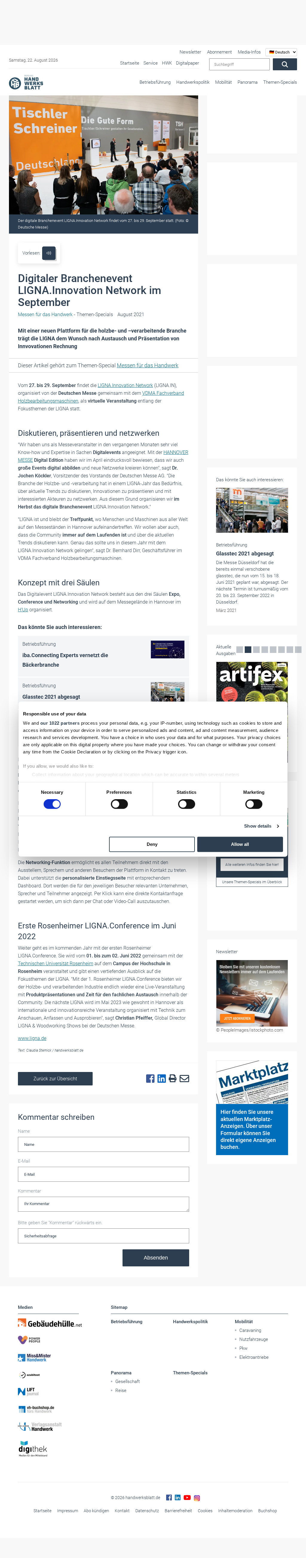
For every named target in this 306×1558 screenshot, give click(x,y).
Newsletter (190, 52)
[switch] (119, 804)
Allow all (240, 844)
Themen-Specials (280, 82)
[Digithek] (48, 1449)
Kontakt (122, 1510)
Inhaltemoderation (235, 1510)
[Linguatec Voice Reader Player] (49, 253)
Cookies (205, 1510)
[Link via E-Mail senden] (183, 1079)
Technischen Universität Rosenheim (55, 963)
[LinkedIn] (160, 1079)
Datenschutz (147, 1510)
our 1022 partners (60, 723)
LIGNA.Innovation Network (125, 385)
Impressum (67, 1510)
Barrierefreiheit (178, 1510)
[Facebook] (148, 1079)
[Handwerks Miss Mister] (48, 1357)
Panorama (248, 82)
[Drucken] (171, 1078)
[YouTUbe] (187, 1497)
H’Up (23, 610)
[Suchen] (285, 64)
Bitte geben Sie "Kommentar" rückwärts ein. (60, 1222)
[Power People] (48, 1340)
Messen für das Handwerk (147, 365)
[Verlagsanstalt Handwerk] (48, 1427)
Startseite (42, 1510)
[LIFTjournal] (48, 1392)
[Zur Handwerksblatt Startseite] (26, 81)
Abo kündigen (96, 1510)
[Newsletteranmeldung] (252, 993)
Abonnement (219, 52)
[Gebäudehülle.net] (48, 1322)
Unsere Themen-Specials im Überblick (252, 882)
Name (24, 1131)
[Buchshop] (48, 1409)
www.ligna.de (32, 1038)
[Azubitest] (48, 1374)
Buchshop (267, 1510)
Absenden (156, 1258)
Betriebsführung (155, 82)
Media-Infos (249, 52)
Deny (152, 844)
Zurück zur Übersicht (55, 1079)
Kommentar (29, 1191)
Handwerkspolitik (192, 82)
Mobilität (223, 82)
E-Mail (24, 1161)
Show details (257, 826)
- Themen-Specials (65, 314)
